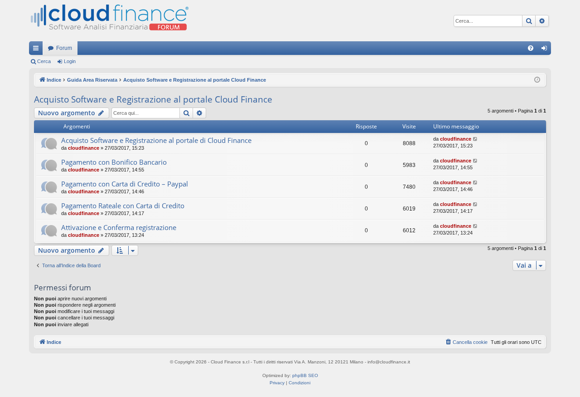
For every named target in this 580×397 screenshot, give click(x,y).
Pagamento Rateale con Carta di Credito (122, 205)
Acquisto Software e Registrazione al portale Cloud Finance (153, 99)
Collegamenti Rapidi (38, 50)
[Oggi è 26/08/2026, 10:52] (537, 80)
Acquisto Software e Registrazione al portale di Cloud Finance (156, 140)
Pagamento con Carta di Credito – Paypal (124, 183)
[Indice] (108, 20)
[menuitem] (530, 48)
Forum (64, 48)
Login (70, 61)
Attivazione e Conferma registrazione (118, 227)
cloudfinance (83, 148)
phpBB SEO (305, 375)
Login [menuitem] (546, 50)
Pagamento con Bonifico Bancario (114, 162)
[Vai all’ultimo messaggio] (475, 139)
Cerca (44, 61)
